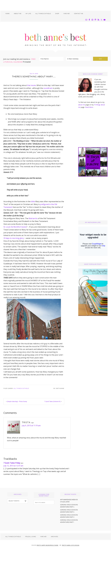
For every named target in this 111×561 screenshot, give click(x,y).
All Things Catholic (21, 388)
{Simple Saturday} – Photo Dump (17, 401)
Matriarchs (33, 218)
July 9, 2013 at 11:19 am (31, 425)
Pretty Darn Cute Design (70, 545)
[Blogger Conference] (93, 315)
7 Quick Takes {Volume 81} (52, 401)
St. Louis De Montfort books (15, 227)
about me (81, 105)
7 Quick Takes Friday (11, 463)
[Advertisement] (55, 5)
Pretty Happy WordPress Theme (47, 545)
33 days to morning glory (13, 238)
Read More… (89, 107)
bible (33, 201)
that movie (31, 85)
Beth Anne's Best (55, 36)
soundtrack (48, 88)
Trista (26, 422)
